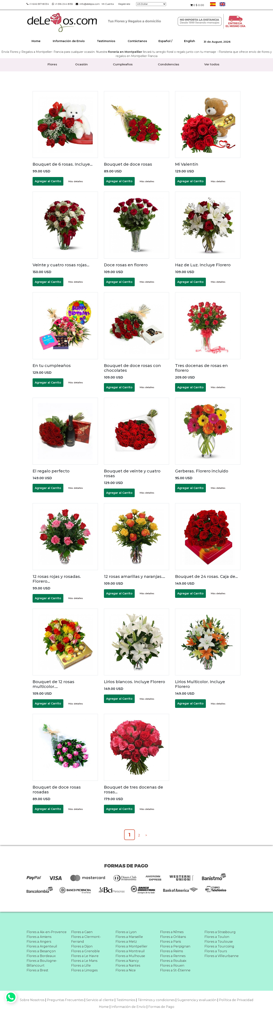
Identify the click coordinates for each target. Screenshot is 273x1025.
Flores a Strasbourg (220, 932)
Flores (52, 64)
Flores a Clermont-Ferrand (86, 939)
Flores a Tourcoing (219, 946)
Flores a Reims (171, 951)
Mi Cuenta (108, 3)
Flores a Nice (126, 970)
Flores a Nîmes (171, 932)
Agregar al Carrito (48, 181)
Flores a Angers (39, 941)
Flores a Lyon (126, 932)
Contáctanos (137, 41)
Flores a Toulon (216, 937)
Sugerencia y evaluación (196, 1000)
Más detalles (75, 181)
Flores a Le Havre (85, 956)
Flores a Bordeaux (41, 956)
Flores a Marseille (129, 937)
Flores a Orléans (173, 937)
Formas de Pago (161, 1007)
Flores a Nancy (127, 961)
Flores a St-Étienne (175, 970)
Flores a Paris (170, 941)
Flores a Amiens (39, 937)
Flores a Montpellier (131, 946)
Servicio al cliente (100, 1000)
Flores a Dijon (82, 946)
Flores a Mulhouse (130, 956)
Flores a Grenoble (85, 951)
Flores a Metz (126, 941)
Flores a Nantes (128, 965)
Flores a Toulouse (218, 941)
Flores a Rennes (172, 956)
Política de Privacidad (236, 1000)
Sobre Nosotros (32, 1000)
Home (36, 41)
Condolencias (168, 64)
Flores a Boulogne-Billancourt (42, 963)
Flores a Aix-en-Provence (47, 932)
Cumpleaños (123, 64)
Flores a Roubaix (173, 961)
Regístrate (124, 3)
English (189, 41)
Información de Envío (69, 41)
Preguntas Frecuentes (65, 1000)
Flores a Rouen (172, 965)
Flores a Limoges (84, 970)
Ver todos (211, 64)
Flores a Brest (37, 970)
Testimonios (106, 41)
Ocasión (81, 64)
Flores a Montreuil (130, 951)
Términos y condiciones (156, 1000)
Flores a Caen (82, 932)
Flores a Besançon (41, 951)
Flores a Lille (81, 965)
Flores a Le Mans (84, 961)
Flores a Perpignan (175, 946)
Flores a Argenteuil (42, 946)
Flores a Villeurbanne (221, 956)
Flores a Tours (215, 951)
